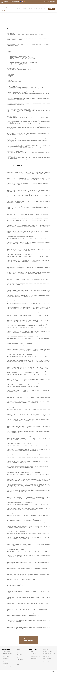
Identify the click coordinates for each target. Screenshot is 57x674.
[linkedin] (39, 1)
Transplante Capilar (20, 661)
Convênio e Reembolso (48, 661)
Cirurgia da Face (5, 663)
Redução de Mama (6, 656)
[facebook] (32, 1)
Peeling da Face (33, 653)
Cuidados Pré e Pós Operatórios (49, 653)
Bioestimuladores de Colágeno (35, 656)
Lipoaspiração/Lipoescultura (7, 653)
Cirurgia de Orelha (20, 657)
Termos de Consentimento (33, 8)
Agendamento (51, 8)
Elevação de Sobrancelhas (21, 662)
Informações (40, 8)
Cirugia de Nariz (5, 661)
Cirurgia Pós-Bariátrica (6, 658)
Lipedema (18, 649)
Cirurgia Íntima (19, 652)
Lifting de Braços (19, 654)
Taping (18, 664)
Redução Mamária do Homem (8, 666)
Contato (45, 8)
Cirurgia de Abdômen (6, 651)
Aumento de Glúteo (20, 659)
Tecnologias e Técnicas (48, 651)
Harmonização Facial (34, 658)
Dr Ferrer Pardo (19, 8)
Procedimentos (25, 8)
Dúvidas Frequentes (47, 656)
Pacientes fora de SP (47, 658)
